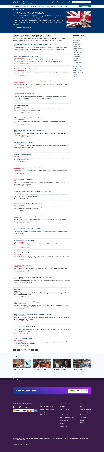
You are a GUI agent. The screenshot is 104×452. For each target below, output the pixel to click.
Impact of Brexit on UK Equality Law (23, 179)
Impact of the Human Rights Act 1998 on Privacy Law (28, 203)
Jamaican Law (77, 62)
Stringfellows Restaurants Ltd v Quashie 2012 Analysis (29, 167)
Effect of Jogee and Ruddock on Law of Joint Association (29, 130)
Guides (47, 6)
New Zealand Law (78, 68)
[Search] (73, 2)
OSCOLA (53, 6)
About (81, 406)
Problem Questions (65, 415)
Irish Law (75, 58)
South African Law (78, 72)
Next (32, 349)
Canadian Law (77, 46)
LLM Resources (64, 420)
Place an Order (81, 391)
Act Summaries (64, 412)
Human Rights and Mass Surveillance (24, 240)
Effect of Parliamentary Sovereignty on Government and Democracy (32, 314)
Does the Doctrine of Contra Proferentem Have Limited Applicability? (32, 191)
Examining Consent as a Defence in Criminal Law (27, 228)
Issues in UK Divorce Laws (21, 105)
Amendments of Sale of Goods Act (23, 265)
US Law (75, 76)
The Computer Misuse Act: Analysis (24, 142)
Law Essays (63, 406)
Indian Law (76, 54)
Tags (17, 9)
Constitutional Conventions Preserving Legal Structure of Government (33, 277)
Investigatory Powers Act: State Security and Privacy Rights (30, 216)
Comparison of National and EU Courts (24, 326)
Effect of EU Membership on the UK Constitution (27, 56)
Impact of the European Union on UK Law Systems (27, 302)
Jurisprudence (77, 64)
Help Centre (83, 417)
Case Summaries (64, 409)
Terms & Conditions (24, 444)
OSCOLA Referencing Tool (67, 417)
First (14, 349)
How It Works (33, 6)
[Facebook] (14, 407)
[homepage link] (13, 9)
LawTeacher (17, 6)
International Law (77, 56)
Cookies (31, 444)
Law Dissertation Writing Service (48, 409)
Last (36, 349)
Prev (18, 349)
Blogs (61, 429)
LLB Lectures (63, 426)
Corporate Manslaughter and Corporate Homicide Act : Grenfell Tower (33, 44)
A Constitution (18, 289)
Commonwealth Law (78, 48)
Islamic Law (76, 60)
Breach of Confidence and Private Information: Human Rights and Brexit (33, 81)
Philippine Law (77, 70)
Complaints (83, 415)
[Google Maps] (26, 407)
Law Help (62, 423)
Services (60, 6)
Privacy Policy (16, 444)
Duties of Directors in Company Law (24, 93)
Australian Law (77, 42)
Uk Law (22, 9)
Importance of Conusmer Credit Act (24, 253)
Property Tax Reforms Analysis (22, 154)
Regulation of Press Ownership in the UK (25, 68)
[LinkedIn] (20, 407)
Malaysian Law (77, 66)
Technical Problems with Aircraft (23, 338)
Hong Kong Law (77, 52)
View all (84, 357)
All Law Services (44, 415)
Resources (25, 6)
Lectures (41, 6)
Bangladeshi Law (77, 44)
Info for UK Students (85, 409)
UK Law (75, 74)
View (21, 27)
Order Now (85, 6)
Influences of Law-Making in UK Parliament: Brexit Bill (28, 118)
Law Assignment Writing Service (48, 412)
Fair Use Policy (84, 412)
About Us (66, 6)
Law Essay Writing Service (47, 406)
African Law (76, 40)
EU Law (75, 50)
